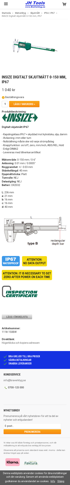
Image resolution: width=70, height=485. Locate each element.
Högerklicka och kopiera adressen (21, 342)
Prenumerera (32, 431)
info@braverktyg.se (15, 380)
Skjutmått (35, 13)
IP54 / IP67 (49, 13)
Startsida (6, 13)
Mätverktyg (20, 13)
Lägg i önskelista (17, 316)
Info (53, 481)
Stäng (60, 481)
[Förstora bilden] (35, 47)
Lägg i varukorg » (24, 104)
